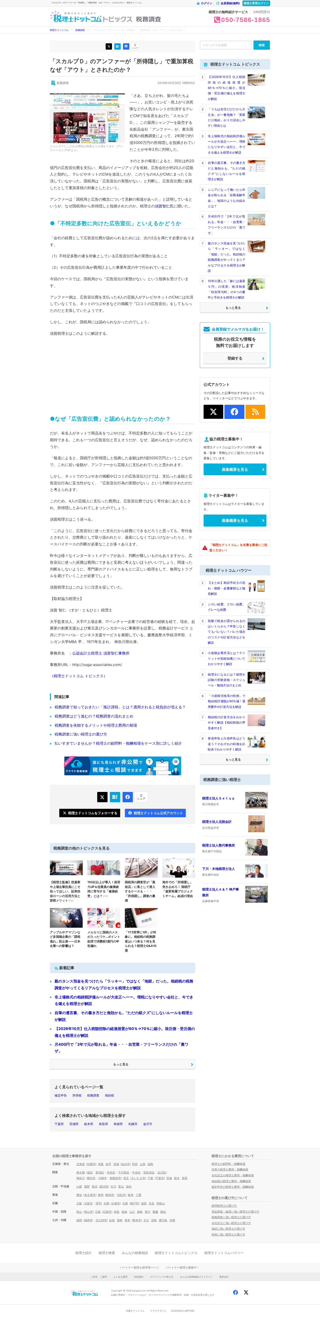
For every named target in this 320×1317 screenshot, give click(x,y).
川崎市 (102, 1178)
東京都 (80, 1172)
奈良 (151, 1203)
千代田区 (123, 1172)
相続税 (109, 1095)
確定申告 (61, 1095)
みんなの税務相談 (135, 1253)
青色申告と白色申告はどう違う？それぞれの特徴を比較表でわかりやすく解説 (226, 743)
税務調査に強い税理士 (222, 779)
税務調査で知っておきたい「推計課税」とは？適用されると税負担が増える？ (120, 707)
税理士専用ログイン (256, 3)
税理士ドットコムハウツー (224, 1253)
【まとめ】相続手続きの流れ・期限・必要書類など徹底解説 (226, 588)
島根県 (118, 1124)
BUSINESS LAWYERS (182, 1310)
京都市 (116, 1203)
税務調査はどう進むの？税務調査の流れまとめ (94, 716)
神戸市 (134, 1203)
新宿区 (100, 1172)
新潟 (94, 1186)
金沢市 (147, 1124)
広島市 (107, 1212)
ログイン (206, 3)
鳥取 (116, 1212)
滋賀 (144, 1203)
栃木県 (88, 1124)
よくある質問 (120, 1276)
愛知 (79, 1195)
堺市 (98, 1203)
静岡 (101, 1195)
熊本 (127, 1220)
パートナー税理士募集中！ (182, 1267)
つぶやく (109, 46)
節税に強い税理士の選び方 (228, 1234)
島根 (124, 1212)
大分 (146, 1220)
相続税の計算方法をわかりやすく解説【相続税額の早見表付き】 (226, 722)
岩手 (108, 1164)
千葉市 (160, 1178)
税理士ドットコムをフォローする (92, 813)
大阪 (79, 1203)
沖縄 (172, 1220)
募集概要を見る (235, 469)
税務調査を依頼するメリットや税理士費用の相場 (96, 725)
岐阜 (131, 1195)
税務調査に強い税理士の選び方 (81, 734)
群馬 (184, 1178)
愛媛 (155, 1212)
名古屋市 (90, 1195)
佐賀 (112, 1220)
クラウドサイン (158, 1310)
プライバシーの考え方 (161, 1276)
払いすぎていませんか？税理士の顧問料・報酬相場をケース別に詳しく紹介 (118, 743)
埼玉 (126, 1178)
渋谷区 (111, 1172)
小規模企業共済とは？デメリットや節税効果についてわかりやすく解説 (226, 658)
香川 (147, 1212)
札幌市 (133, 1124)
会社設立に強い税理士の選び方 (231, 1223)
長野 (87, 1186)
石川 (113, 1186)
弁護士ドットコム (135, 1310)
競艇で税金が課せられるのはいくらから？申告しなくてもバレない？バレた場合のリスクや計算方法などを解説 (226, 632)
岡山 (79, 1212)
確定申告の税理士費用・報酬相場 (233, 1186)
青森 (101, 1164)
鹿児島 (163, 1220)
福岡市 (88, 1220)
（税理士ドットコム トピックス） (78, 675)
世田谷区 (149, 1172)
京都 (106, 1203)
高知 (163, 1212)
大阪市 (88, 1203)
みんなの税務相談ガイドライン (196, 1276)
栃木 (177, 1178)
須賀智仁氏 (164, 206)
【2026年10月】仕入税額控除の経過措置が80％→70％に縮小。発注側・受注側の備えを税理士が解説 (226, 88)
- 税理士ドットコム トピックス (117, 16)
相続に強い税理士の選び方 (228, 1228)
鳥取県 (103, 1124)
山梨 (79, 1186)
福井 (129, 1186)
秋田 (135, 1164)
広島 (98, 1212)
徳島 (140, 1212)
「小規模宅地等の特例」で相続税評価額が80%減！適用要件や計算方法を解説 (226, 701)
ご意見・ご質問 (98, 1276)
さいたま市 (138, 1178)
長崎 (120, 1220)
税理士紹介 (83, 1253)
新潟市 (104, 1186)
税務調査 (148, 19)
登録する (234, 358)
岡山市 (88, 1212)
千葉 (150, 1178)
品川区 (161, 1172)
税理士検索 (107, 1253)
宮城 (116, 1164)
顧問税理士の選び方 (224, 1205)
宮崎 (154, 1220)
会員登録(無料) (230, 3)
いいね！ (126, 46)
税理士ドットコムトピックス (176, 1253)
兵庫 (125, 1203)
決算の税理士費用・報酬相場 (230, 1169)
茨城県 (73, 1124)
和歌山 (160, 1203)
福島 (150, 1164)
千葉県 (59, 1124)
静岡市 (110, 1195)
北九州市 (101, 1220)
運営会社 (224, 1276)
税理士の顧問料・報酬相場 (228, 1164)
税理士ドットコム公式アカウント (158, 813)
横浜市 (91, 1178)
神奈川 (80, 1178)
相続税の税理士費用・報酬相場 (231, 1181)
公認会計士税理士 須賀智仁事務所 (101, 653)
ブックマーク (117, 46)
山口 (132, 1212)
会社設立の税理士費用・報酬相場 (233, 1175)
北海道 (80, 1164)
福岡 (79, 1220)
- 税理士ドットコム (76, 16)
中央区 (136, 1172)
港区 (90, 1172)
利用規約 (138, 1276)
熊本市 (137, 1220)
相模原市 (115, 1178)
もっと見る (120, 1064)
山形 (142, 1164)
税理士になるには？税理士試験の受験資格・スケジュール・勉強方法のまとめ (226, 680)
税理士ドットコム (59, 30)
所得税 (77, 1095)
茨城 (169, 1178)
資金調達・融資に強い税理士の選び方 (235, 1211)
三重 (138, 1195)
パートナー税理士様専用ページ (139, 1267)
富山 (121, 1186)
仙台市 (125, 1164)
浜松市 (121, 1195)
